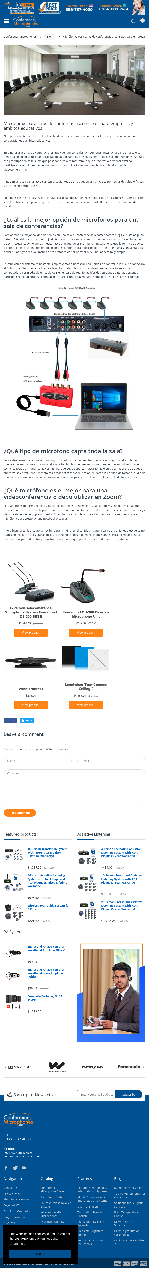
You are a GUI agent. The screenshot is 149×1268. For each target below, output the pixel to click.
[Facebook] (6, 1168)
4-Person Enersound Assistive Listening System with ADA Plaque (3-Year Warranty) (121, 852)
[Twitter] (15, 1168)
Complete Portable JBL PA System (45, 997)
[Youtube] (24, 1168)
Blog (49, 36)
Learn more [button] (18, 1243)
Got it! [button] (40, 1253)
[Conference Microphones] (25, 21)
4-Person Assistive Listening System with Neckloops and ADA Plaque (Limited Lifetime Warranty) (47, 881)
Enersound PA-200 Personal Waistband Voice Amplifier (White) (46, 973)
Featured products (20, 834)
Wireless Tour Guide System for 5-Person (49, 907)
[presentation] (6, 1067)
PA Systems (14, 931)
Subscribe (128, 1094)
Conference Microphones (20, 36)
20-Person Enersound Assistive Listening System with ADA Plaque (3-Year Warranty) (121, 905)
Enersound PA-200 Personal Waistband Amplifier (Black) (46, 948)
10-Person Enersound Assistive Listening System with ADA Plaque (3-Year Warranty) (121, 879)
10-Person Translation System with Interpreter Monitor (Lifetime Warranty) (48, 852)
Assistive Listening (93, 834)
